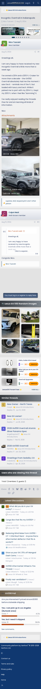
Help (3, 674)
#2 (38, 222)
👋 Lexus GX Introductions (23, 407)
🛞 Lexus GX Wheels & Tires (16, 574)
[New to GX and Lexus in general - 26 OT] (30, 346)
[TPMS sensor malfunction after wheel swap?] (11, 346)
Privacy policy (6, 669)
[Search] (38, 3)
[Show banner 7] (26, 37)
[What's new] (33, 3)
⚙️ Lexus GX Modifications (16, 547)
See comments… (8, 629)
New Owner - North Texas (19, 404)
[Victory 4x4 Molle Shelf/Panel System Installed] (30, 331)
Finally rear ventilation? (16, 579)
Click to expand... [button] (21, 251)
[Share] (35, 51)
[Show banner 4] (20, 37)
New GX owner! (14, 416)
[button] (20, 653)
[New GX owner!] (30, 316)
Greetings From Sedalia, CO (21, 458)
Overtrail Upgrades (26, 380)
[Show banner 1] (13, 37)
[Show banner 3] (18, 37)
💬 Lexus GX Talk (12, 514)
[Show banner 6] (24, 37)
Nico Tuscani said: (15, 231)
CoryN (9, 407)
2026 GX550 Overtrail (17, 445)
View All (35, 390)
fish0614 (10, 449)
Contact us (5, 658)
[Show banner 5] (22, 37)
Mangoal (9, 561)
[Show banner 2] (16, 37)
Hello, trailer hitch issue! (27, 360)
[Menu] (2, 3)
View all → (36, 25)
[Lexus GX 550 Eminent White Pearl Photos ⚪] (11, 323)
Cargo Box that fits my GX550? (19, 519)
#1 (38, 52)
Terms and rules (7, 664)
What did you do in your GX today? (28, 370)
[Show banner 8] (28, 37)
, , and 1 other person (21, 202)
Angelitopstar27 (13, 434)
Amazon (34, 364)
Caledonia (11, 461)
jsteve (9, 419)
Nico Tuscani (8, 21)
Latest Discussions (14, 500)
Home (3, 680)
